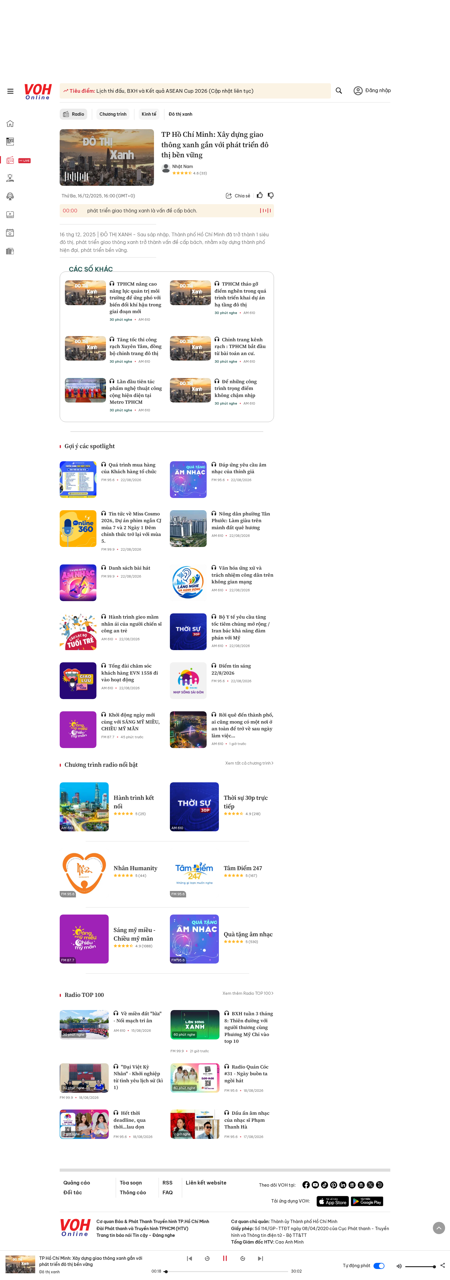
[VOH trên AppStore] (333, 1202)
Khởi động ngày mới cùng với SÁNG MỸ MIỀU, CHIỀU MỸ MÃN (130, 721)
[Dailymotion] (379, 1185)
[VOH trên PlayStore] (367, 1202)
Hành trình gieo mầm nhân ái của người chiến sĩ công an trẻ (131, 623)
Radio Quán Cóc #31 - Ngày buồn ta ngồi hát (246, 1073)
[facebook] (306, 1185)
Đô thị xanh (180, 114)
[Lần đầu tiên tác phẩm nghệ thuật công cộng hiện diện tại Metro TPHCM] (85, 390)
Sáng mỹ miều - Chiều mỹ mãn (135, 934)
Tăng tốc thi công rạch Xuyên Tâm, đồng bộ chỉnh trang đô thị (136, 346)
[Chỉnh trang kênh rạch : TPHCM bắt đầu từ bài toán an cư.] (190, 348)
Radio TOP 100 (84, 994)
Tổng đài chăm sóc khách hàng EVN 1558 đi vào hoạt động (129, 672)
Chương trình (112, 114)
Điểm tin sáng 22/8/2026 (231, 669)
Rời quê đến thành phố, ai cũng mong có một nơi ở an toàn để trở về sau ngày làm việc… (242, 725)
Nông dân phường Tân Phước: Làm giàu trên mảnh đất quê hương (241, 520)
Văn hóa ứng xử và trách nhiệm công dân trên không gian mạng (242, 574)
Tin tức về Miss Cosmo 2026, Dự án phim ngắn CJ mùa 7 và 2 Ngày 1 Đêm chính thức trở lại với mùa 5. (131, 527)
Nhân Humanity (135, 868)
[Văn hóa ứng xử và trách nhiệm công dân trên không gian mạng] (188, 582)
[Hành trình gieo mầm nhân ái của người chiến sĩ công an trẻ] (78, 631)
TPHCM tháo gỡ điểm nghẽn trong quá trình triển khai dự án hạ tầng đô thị (240, 294)
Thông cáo (133, 1192)
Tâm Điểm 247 (243, 868)
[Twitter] (370, 1185)
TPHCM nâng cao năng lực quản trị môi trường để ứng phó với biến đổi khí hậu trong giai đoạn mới (135, 297)
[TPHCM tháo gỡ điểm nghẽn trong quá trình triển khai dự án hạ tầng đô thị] (190, 292)
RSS (168, 1183)
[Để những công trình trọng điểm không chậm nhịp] (190, 390)
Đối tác (72, 1192)
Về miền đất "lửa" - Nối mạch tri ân (138, 1017)
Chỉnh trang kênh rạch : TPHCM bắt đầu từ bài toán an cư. (240, 346)
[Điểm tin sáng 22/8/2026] (188, 680)
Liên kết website (206, 1183)
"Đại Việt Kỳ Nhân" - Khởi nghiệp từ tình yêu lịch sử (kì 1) (138, 1077)
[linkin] (343, 1185)
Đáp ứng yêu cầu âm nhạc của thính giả (239, 468)
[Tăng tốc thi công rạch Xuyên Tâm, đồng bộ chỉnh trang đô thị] (85, 348)
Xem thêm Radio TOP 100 (247, 993)
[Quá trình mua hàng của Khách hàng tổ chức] (78, 479)
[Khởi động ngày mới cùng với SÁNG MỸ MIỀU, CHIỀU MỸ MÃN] (78, 729)
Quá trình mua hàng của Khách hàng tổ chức (128, 468)
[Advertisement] (336, 223)
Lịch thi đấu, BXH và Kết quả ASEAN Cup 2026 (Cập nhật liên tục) (174, 91)
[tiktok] (324, 1185)
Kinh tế (149, 114)
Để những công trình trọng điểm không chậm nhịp (236, 388)
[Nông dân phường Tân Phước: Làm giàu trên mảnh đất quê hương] (188, 528)
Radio (78, 114)
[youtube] (315, 1185)
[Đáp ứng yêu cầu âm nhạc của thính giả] (188, 479)
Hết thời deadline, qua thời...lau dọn (130, 1120)
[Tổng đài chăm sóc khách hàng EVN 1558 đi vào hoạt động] (78, 680)
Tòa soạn (131, 1183)
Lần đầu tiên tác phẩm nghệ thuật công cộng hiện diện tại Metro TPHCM (136, 391)
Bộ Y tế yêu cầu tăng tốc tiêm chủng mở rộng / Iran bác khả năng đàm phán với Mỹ (241, 627)
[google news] (352, 1185)
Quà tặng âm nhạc (248, 934)
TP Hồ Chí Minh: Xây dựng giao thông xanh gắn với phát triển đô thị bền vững (90, 1261)
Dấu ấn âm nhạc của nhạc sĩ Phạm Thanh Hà (246, 1120)
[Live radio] (35, 160)
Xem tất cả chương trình (248, 763)
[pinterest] (333, 1185)
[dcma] (361, 1185)
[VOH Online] (76, 1228)
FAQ (168, 1192)
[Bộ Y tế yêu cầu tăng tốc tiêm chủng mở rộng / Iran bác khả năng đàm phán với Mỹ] (188, 631)
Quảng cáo (76, 1183)
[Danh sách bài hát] (78, 582)
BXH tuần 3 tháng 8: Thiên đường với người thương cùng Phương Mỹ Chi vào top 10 (248, 1027)
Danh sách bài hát (129, 567)
